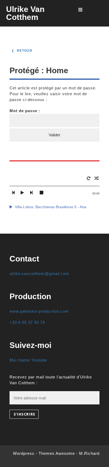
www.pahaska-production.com (39, 311)
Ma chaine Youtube (28, 360)
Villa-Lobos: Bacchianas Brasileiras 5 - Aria (50, 207)
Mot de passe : (25, 110)
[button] (13, 193)
